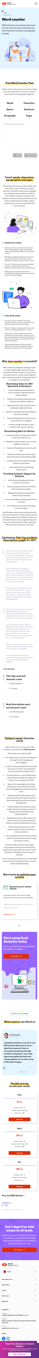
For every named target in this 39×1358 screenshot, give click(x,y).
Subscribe (19, 1119)
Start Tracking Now (19, 1354)
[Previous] (4, 1068)
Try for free (15, 956)
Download (32, 155)
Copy (19, 155)
